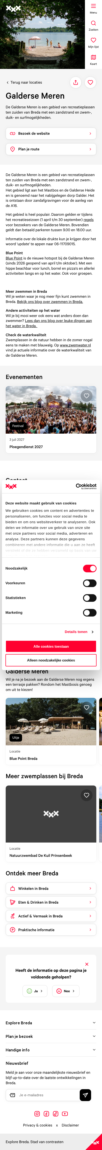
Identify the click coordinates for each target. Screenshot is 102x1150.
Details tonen (76, 632)
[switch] (90, 583)
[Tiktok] (55, 1114)
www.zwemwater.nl (75, 345)
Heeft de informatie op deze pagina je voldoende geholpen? (51, 974)
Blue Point (14, 258)
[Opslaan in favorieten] (90, 82)
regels (89, 219)
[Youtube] (65, 1114)
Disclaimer (70, 1125)
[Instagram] (37, 1114)
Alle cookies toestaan (51, 646)
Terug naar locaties (26, 82)
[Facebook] (46, 1114)
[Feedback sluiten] (87, 964)
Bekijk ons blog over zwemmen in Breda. (50, 301)
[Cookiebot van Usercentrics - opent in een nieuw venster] (76, 487)
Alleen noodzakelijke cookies (51, 660)
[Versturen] (85, 1095)
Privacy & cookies (37, 1125)
